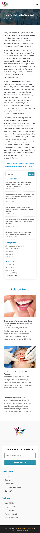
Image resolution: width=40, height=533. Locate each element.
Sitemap (25, 530)
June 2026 (8, 265)
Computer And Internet (13, 487)
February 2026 (10, 273)
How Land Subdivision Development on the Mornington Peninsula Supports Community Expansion (18, 184)
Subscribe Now (20, 462)
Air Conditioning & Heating (13, 246)
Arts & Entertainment (12, 248)
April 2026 (8, 270)
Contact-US (9, 491)
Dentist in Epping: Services (14, 398)
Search (31, 174)
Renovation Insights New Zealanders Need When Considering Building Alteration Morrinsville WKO (19, 196)
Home (7, 476)
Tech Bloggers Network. (25, 528)
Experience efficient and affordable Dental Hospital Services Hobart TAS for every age (18, 323)
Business (8, 254)
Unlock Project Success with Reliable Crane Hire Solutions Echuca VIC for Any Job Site (19, 209)
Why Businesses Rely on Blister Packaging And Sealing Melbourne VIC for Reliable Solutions (19, 221)
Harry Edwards (12, 328)
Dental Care (24, 328)
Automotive (9, 251)
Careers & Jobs (10, 257)
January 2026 (9, 275)
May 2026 (8, 267)
